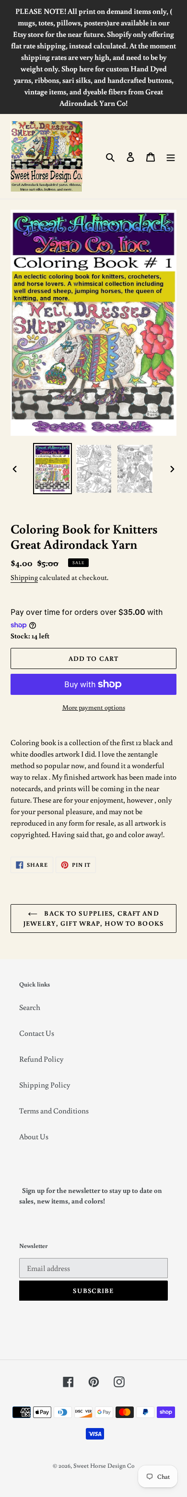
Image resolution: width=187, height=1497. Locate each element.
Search (29, 1007)
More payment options (93, 707)
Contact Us (36, 1033)
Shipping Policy (44, 1084)
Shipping (24, 577)
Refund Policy (41, 1059)
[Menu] (171, 156)
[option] (52, 469)
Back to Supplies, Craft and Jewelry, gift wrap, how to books (93, 918)
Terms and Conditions (54, 1110)
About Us (33, 1136)
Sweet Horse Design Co (104, 1466)
